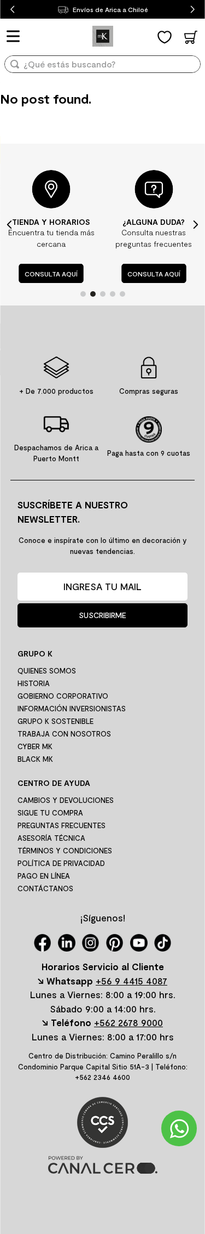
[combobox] (102, 67)
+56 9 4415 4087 (131, 980)
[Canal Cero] (102, 1170)
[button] (83, 294)
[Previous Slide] (12, 9)
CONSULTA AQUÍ (51, 274)
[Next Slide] (193, 9)
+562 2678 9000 (128, 1022)
